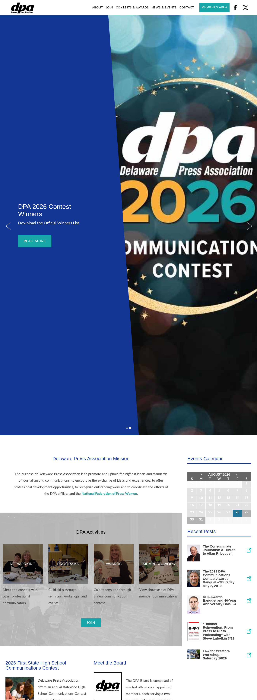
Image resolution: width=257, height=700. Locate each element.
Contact (186, 7)
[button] (7, 225)
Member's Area (214, 7)
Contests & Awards (132, 7)
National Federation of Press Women (109, 493)
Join (109, 7)
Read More (35, 241)
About (97, 7)
